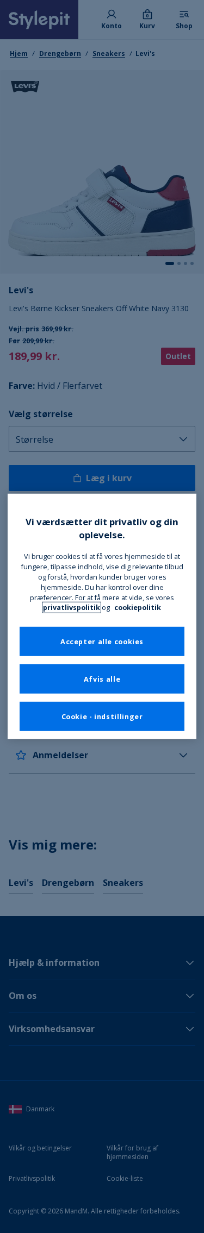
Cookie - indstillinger (102, 716)
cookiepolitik (137, 607)
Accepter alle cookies (102, 641)
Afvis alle (102, 678)
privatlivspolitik (71, 607)
